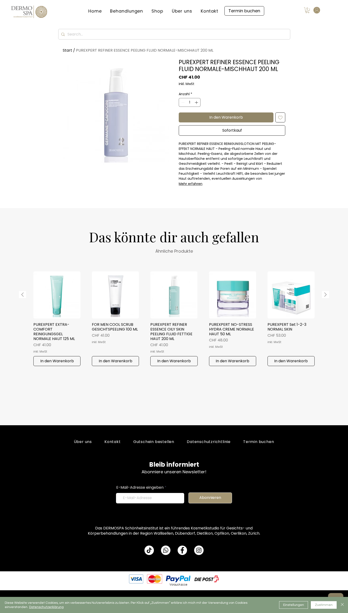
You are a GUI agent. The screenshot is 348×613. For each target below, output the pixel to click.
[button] (127, 11)
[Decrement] (182, 102)
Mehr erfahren (190, 183)
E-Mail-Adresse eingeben (140, 487)
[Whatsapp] (165, 550)
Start (67, 50)
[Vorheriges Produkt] (22, 294)
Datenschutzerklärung (46, 607)
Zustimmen (324, 605)
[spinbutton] (189, 102)
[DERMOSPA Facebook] (182, 550)
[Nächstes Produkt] (325, 294)
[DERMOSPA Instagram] (199, 550)
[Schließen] (342, 605)
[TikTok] (149, 550)
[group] (174, 318)
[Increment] (197, 102)
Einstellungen (293, 605)
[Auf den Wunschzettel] (280, 117)
